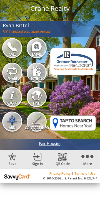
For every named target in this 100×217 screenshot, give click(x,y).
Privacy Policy (60, 173)
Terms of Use (85, 173)
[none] (12, 159)
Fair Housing (50, 143)
